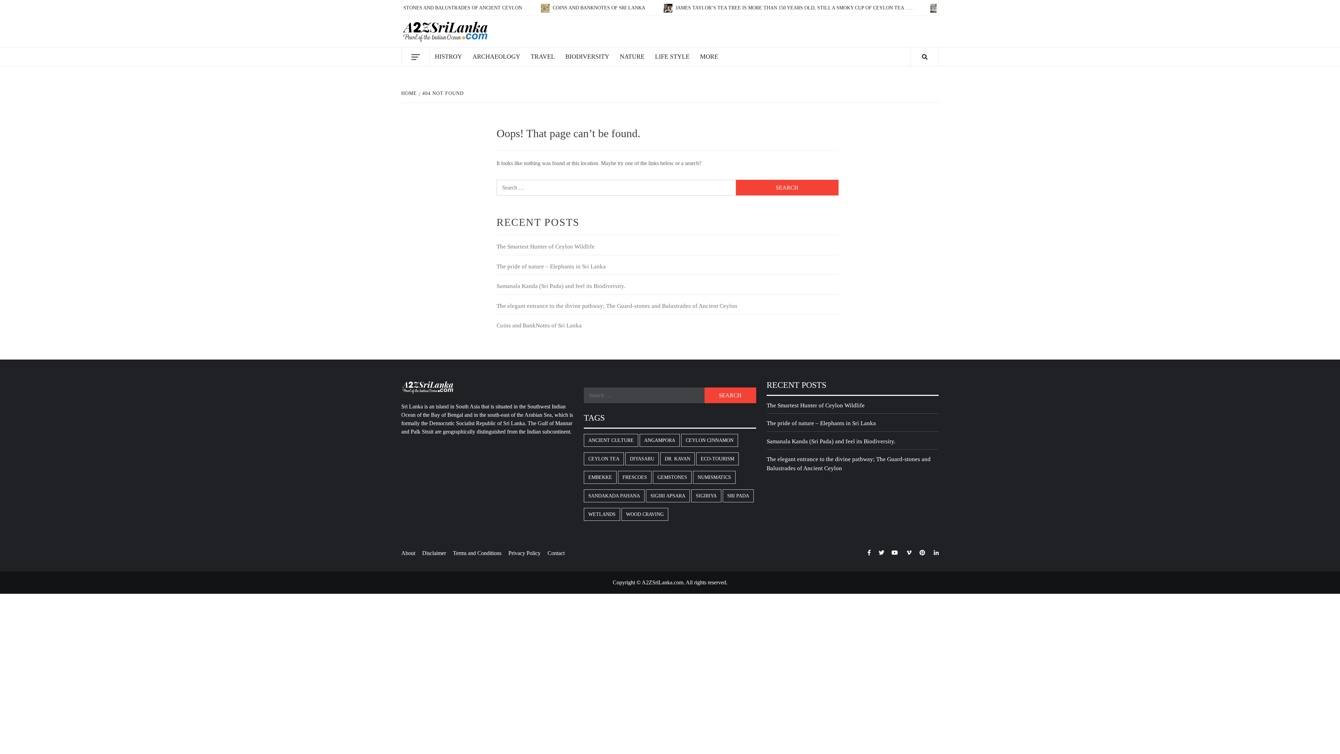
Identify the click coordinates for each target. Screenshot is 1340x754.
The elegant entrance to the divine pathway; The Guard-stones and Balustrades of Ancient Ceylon (617, 306)
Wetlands (602, 514)
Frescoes (635, 477)
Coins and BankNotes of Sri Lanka (578, 7)
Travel (543, 56)
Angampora (659, 440)
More (709, 56)
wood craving (645, 514)
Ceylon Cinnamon (710, 440)
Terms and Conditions (477, 553)
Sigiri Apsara (667, 495)
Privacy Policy (524, 553)
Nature (632, 56)
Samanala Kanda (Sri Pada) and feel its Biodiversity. (561, 286)
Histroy (448, 56)
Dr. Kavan (677, 458)
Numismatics (714, 477)
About (408, 553)
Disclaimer (434, 553)
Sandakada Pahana (614, 495)
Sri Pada (738, 495)
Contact (556, 553)
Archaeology (496, 56)
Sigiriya (706, 495)
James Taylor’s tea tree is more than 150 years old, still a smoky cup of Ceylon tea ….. (773, 7)
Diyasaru (642, 458)
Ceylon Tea (603, 458)
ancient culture (611, 440)
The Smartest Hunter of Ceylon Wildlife (546, 246)
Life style (672, 56)
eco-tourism (717, 458)
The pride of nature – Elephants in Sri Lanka (551, 266)
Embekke (600, 477)
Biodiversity (587, 56)
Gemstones (672, 477)
